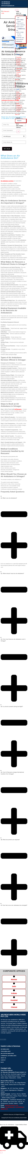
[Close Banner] (1, 1152)
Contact (18, 127)
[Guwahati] (14, 997)
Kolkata (14, 993)
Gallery (18, 118)
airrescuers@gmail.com (7, 5)
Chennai (14, 1007)
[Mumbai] (14, 976)
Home (17, 11)
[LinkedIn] (4, 1039)
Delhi (14, 986)
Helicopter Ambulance (20, 26)
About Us (18, 13)
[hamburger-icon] (16, 10)
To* (3, 128)
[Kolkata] (14, 990)
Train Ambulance (19, 22)
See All (17, 79)
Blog (17, 124)
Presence (18, 44)
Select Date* (5, 133)
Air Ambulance (19, 18)
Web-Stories (19, 125)
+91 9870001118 (5, 2)
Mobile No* (5, 140)
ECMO (19, 34)
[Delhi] (14, 983)
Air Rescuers (18, 409)
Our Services (19, 15)
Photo (19, 120)
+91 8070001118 (5, 3)
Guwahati (14, 1000)
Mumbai (14, 979)
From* (4, 122)
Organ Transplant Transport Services (20, 38)
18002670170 (4, 1109)
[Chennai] (14, 1004)
